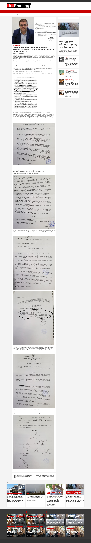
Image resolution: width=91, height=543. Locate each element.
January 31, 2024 (50, 535)
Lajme (66, 57)
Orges (70, 96)
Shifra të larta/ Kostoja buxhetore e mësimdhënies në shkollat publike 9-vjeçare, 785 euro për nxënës (71, 73)
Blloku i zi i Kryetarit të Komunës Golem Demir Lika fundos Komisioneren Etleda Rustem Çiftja (45, 476)
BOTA (59, 38)
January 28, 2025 (50, 523)
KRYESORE (14, 11)
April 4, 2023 (67, 96)
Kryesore (20, 11)
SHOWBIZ (31, 11)
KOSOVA (61, 21)
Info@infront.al (82, 0)
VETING (25, 11)
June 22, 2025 (29, 500)
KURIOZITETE (74, 38)
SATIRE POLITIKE (49, 11)
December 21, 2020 (16, 53)
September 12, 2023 (68, 76)
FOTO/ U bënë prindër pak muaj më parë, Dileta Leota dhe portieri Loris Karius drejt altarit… (55, 532)
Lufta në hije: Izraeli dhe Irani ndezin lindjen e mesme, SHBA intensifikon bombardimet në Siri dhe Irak (35, 498)
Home (9, 11)
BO (8, 482)
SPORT (42, 11)
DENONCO (37, 11)
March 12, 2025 (49, 505)
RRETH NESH (57, 11)
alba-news (22, 53)
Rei (72, 76)
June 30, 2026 (9, 535)
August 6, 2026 (9, 523)
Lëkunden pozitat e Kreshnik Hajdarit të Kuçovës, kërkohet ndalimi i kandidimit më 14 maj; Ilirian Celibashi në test (71, 93)
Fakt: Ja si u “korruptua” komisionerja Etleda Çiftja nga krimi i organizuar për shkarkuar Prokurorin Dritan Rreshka (23, 476)
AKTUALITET (10, 512)
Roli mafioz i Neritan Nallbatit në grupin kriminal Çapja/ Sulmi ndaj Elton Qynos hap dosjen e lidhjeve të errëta (15, 520)
